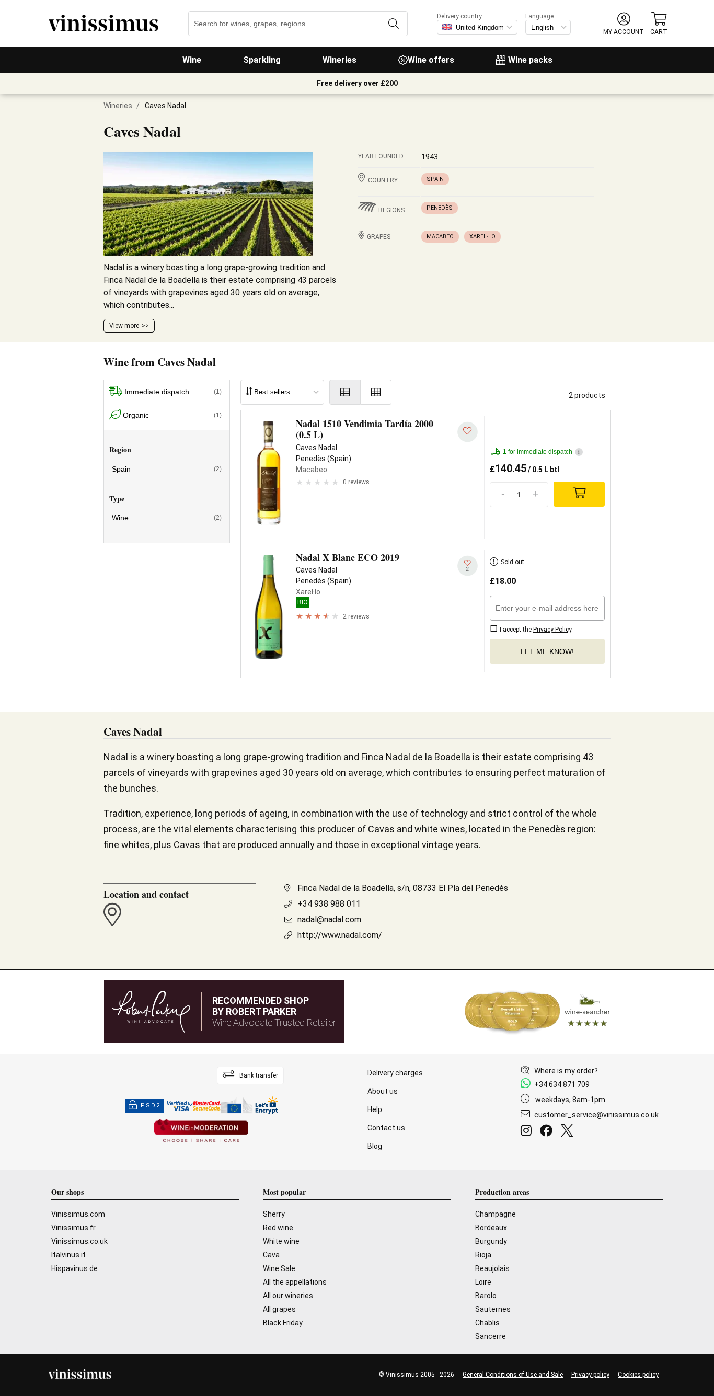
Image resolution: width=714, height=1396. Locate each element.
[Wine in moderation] (201, 1131)
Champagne (495, 1214)
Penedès (440, 207)
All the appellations (295, 1282)
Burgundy (491, 1241)
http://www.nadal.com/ (339, 935)
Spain (435, 179)
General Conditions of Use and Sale (513, 1374)
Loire (483, 1282)
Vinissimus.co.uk (79, 1241)
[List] (345, 392)
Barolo (486, 1295)
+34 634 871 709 (562, 1084)
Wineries (339, 60)
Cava (271, 1255)
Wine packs (530, 60)
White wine (281, 1241)
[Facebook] (548, 1132)
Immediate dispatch (173, 391)
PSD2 (150, 1105)
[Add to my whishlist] (467, 432)
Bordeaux (491, 1227)
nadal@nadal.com (329, 919)
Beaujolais (492, 1268)
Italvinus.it (68, 1255)
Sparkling (262, 60)
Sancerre (490, 1336)
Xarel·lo (482, 236)
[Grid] (376, 392)
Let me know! (547, 651)
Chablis (487, 1323)
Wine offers (431, 60)
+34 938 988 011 (329, 904)
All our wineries (288, 1295)
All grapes (279, 1309)
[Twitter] (569, 1132)
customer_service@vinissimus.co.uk (596, 1115)
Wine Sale (279, 1268)
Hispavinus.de (74, 1268)
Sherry (274, 1214)
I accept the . (535, 629)
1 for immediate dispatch (541, 451)
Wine (191, 60)
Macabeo (440, 236)
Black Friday (283, 1323)
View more (124, 325)
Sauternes (493, 1309)
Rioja (483, 1255)
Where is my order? (566, 1071)
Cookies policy (638, 1374)
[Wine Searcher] (537, 1011)
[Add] (579, 494)
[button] (623, 24)
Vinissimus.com (78, 1214)
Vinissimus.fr (73, 1227)
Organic (172, 415)
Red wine (278, 1227)
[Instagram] (528, 1132)
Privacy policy (590, 1374)
